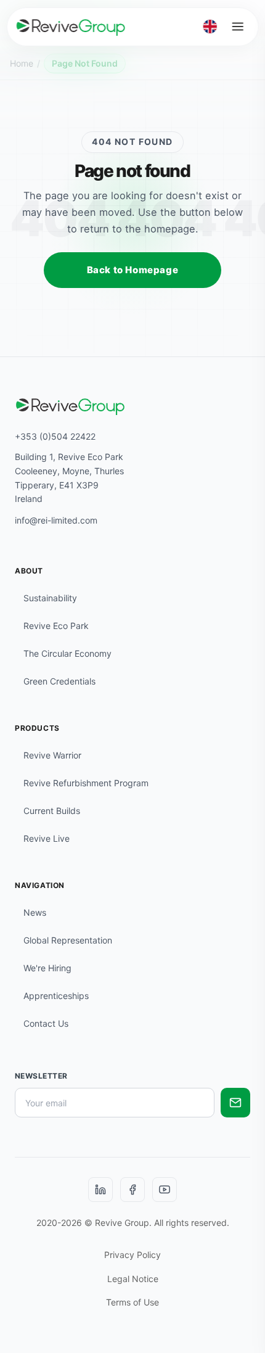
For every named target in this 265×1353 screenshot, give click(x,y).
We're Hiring (47, 968)
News (34, 912)
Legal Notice (132, 1278)
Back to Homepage (133, 270)
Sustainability (50, 598)
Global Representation (67, 940)
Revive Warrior (52, 755)
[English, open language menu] (210, 26)
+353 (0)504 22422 (55, 436)
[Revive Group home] (70, 26)
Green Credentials (59, 681)
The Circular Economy (67, 653)
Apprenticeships (56, 995)
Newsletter (41, 1075)
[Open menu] (237, 26)
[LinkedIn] (100, 1189)
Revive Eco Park (56, 625)
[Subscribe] (235, 1102)
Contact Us (45, 1023)
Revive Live (46, 838)
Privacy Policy (132, 1254)
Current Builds (51, 810)
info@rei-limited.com (56, 520)
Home (21, 63)
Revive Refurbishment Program (86, 783)
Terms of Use (132, 1302)
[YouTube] (164, 1189)
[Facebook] (132, 1189)
